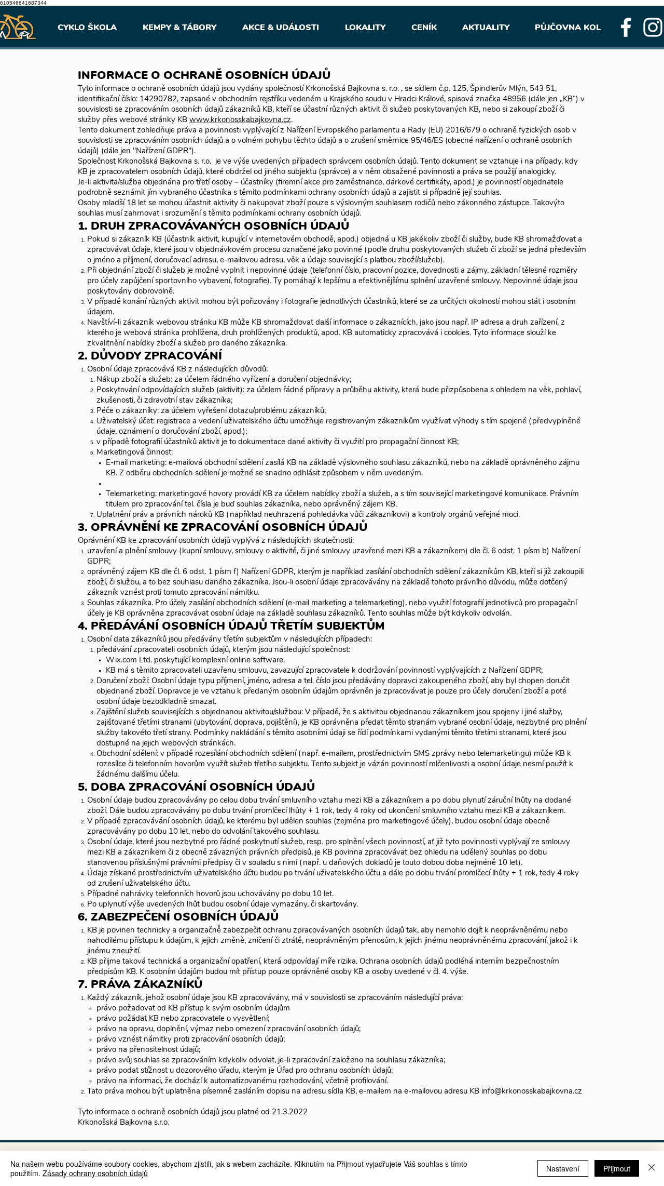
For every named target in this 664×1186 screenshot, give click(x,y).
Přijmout (616, 1168)
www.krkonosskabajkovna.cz (240, 119)
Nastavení (562, 1168)
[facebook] (626, 27)
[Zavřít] (651, 1168)
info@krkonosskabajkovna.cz (531, 1091)
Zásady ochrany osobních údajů (95, 1173)
